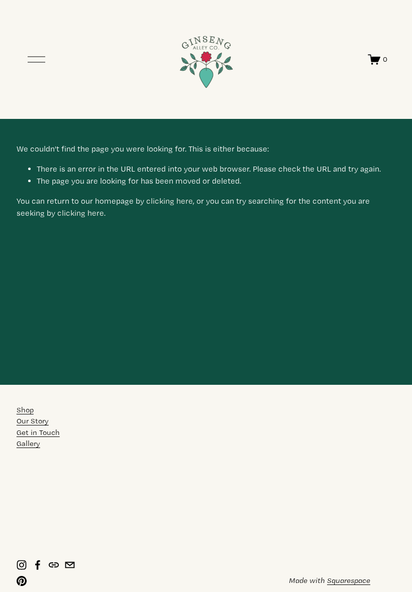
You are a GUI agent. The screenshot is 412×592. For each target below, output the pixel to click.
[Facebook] (38, 565)
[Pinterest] (22, 581)
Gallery (28, 443)
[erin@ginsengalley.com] (70, 565)
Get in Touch (38, 432)
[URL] (54, 565)
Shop (25, 409)
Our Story (33, 420)
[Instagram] (22, 565)
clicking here (169, 201)
